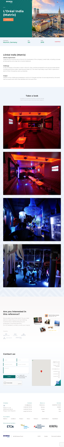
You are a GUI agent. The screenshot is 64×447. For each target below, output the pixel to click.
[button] (41, 371)
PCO (60, 411)
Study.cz (21, 418)
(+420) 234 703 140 (27, 409)
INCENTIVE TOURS (56, 405)
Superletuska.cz (45, 418)
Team (45, 1)
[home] (9, 1)
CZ (56, 1)
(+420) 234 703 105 (28, 407)
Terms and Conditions (56, 436)
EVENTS (59, 407)
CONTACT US (8, 19)
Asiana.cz (5, 418)
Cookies (46, 436)
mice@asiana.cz (28, 405)
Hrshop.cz (36, 418)
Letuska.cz (13, 418)
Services (32, 1)
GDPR (39, 436)
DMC (60, 409)
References (39, 1)
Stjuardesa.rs (55, 418)
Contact (51, 1)
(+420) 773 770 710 (27, 411)
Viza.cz (28, 418)
